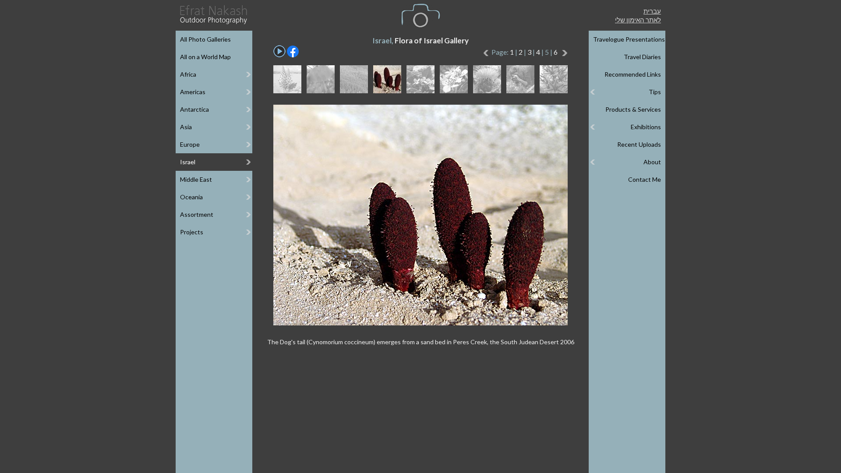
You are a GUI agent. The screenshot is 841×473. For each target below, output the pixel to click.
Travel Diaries (642, 56)
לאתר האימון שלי (638, 20)
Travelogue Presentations (629, 39)
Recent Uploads (639, 144)
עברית (652, 11)
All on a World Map (205, 56)
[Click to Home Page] (213, 15)
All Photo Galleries (205, 39)
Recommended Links (632, 74)
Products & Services (633, 109)
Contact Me (644, 179)
